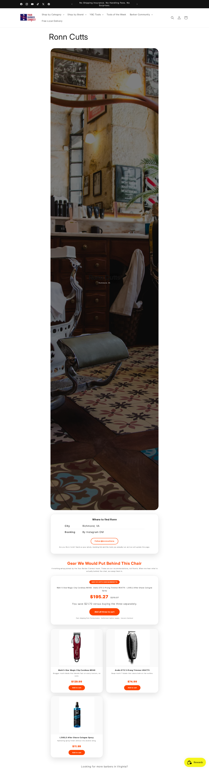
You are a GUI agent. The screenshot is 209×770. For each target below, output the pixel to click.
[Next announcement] (137, 4)
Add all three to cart (105, 612)
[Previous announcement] (72, 4)
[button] (53, 14)
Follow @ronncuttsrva (104, 541)
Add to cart (76, 688)
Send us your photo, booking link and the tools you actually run (101, 547)
